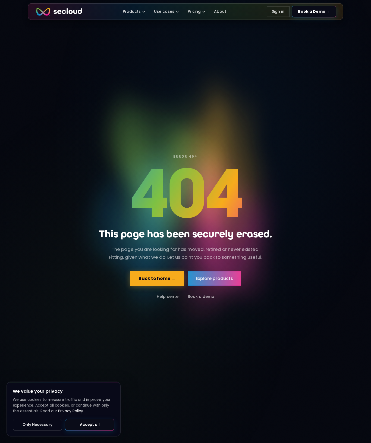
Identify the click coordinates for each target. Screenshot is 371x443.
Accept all (90, 424)
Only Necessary (37, 424)
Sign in (278, 11)
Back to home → (157, 278)
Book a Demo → (314, 11)
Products (132, 11)
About (220, 11)
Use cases (164, 11)
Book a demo (201, 296)
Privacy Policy (70, 411)
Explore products (214, 278)
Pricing (194, 11)
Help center (168, 296)
